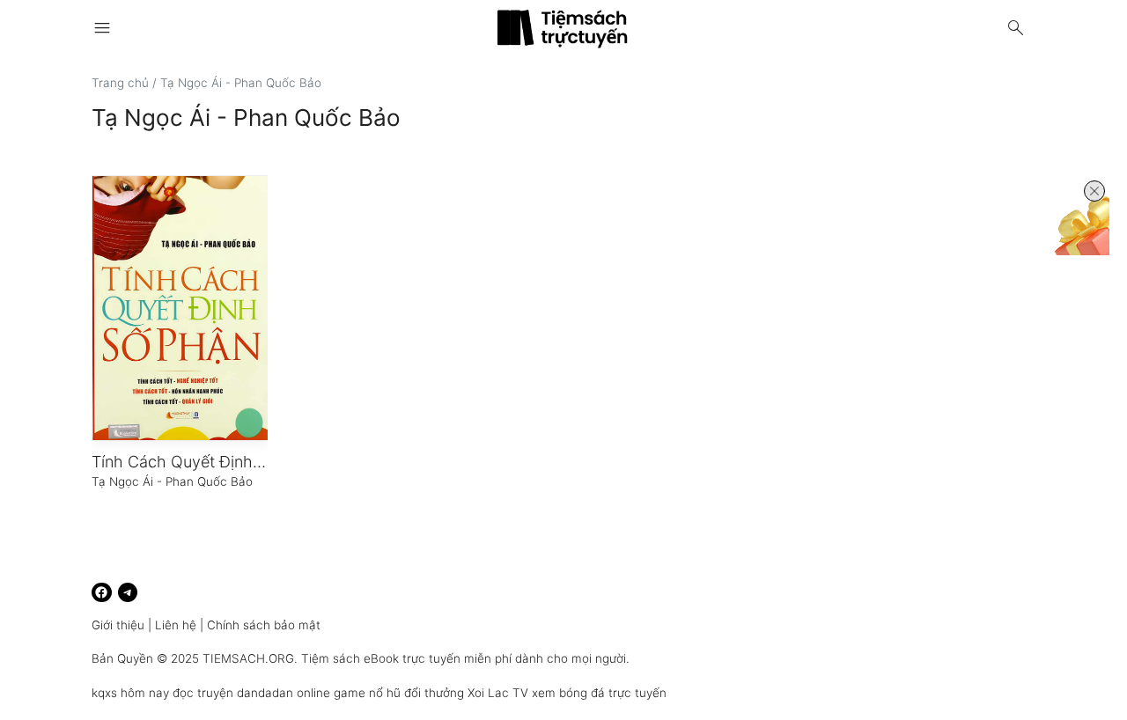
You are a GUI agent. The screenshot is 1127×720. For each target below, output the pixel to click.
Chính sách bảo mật (263, 625)
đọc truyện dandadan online (251, 693)
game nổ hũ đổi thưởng (399, 693)
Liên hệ (175, 625)
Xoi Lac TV (498, 693)
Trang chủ (120, 83)
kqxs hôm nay (130, 693)
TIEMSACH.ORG (248, 658)
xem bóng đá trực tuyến (599, 693)
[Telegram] (128, 593)
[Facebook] (102, 593)
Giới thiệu (118, 625)
